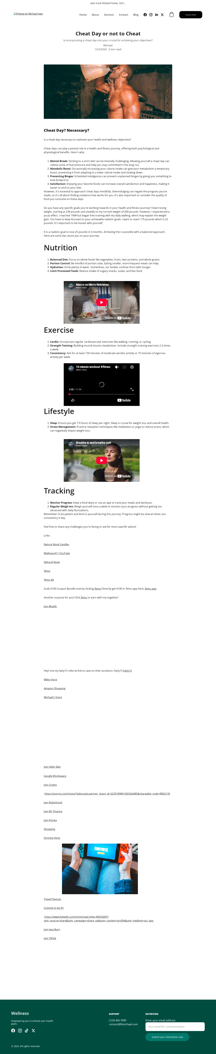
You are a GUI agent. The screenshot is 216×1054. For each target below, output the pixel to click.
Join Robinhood (53, 802)
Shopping (49, 829)
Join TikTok (50, 938)
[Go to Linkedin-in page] (158, 14)
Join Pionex (50, 820)
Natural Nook (191, 15)
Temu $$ (49, 580)
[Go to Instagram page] (152, 14)
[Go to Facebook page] (146, 14)
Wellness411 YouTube (57, 553)
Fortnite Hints (52, 838)
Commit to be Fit (54, 908)
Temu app (150, 588)
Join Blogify (50, 606)
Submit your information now (167, 1037)
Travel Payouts (52, 899)
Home (83, 14)
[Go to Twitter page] (162, 14)
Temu (47, 571)
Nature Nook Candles (56, 544)
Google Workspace (55, 776)
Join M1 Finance (53, 811)
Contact (123, 14)
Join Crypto (50, 785)
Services (109, 14)
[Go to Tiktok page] (26, 1031)
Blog (136, 14)
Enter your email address (160, 1020)
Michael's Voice (53, 697)
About (95, 14)
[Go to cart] (171, 15)
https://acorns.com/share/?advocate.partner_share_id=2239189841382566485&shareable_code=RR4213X (107, 793)
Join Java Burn (52, 929)
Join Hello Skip (52, 767)
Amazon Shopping (54, 688)
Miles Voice (50, 679)
